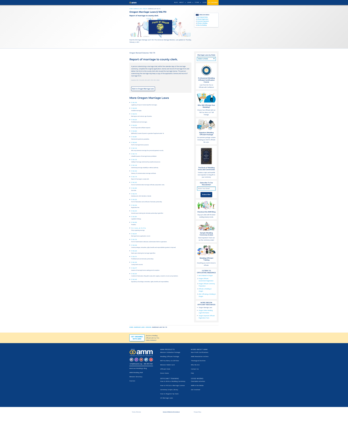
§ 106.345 (134, 279)
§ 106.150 (134, 239)
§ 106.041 (134, 234)
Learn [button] (189, 2)
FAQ (192, 373)
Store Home (164, 373)
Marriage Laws (137, 9)
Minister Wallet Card (167, 365)
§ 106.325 (134, 274)
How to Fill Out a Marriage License (172, 385)
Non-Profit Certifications (199, 352)
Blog (176, 2)
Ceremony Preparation (203, 21)
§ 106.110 (134, 154)
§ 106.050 (134, 125)
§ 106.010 (134, 114)
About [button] (181, 2)
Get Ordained (213, 2)
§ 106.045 (134, 142)
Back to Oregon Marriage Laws (143, 89)
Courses (132, 381)
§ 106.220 (134, 251)
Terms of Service (136, 412)
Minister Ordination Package (170, 352)
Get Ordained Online (202, 17)
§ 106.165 (134, 182)
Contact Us (195, 369)
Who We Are (195, 365)
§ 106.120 (134, 148)
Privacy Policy (197, 412)
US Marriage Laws (166, 398)
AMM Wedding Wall (136, 372)
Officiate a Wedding (202, 23)
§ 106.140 (134, 165)
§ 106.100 (134, 262)
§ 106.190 (134, 102)
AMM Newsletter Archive (200, 356)
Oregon (145, 9)
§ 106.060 (134, 131)
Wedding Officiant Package (169, 356)
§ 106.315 (134, 256)
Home (131, 9)
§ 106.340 (134, 245)
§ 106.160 (134, 171)
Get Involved (195, 389)
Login (204, 2)
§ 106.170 (134, 177)
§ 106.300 (134, 188)
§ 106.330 (134, 205)
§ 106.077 (134, 268)
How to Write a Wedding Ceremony (172, 381)
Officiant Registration (202, 19)
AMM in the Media (197, 385)
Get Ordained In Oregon (206, 275)
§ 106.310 (134, 194)
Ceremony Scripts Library (169, 389)
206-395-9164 (148, 364)
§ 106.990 (134, 222)
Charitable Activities (198, 381)
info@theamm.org (136, 364)
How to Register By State (169, 394)
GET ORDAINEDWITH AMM (137, 338)
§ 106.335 (134, 211)
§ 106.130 (134, 159)
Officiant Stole (165, 369)
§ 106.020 (134, 119)
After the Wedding (202, 25)
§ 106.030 (134, 108)
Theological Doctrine (198, 360)
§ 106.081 (134, 137)
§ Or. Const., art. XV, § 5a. (138, 228)
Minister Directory (135, 377)
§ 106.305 (134, 216)
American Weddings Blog (138, 368)
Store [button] (197, 2)
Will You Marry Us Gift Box (169, 360)
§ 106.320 (134, 199)
